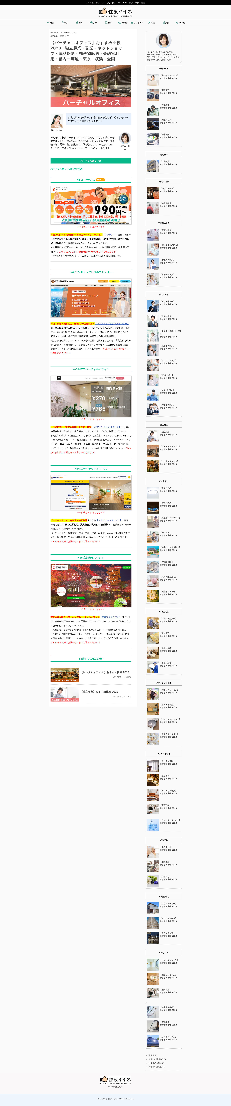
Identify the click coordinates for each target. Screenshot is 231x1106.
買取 (95, 22)
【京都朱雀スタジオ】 (110, 617)
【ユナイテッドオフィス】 (109, 520)
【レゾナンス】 (110, 234)
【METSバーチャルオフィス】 (106, 427)
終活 (153, 22)
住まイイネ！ (55, 32)
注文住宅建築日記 (156, 1067)
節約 (81, 22)
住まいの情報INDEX (157, 1059)
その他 (182, 22)
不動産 (124, 22)
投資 (167, 22)
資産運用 (152, 1055)
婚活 (52, 22)
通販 (109, 22)
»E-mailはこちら (115, 1086)
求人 (66, 22)
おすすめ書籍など (156, 1063)
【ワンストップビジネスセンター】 (112, 323)
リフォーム (138, 22)
